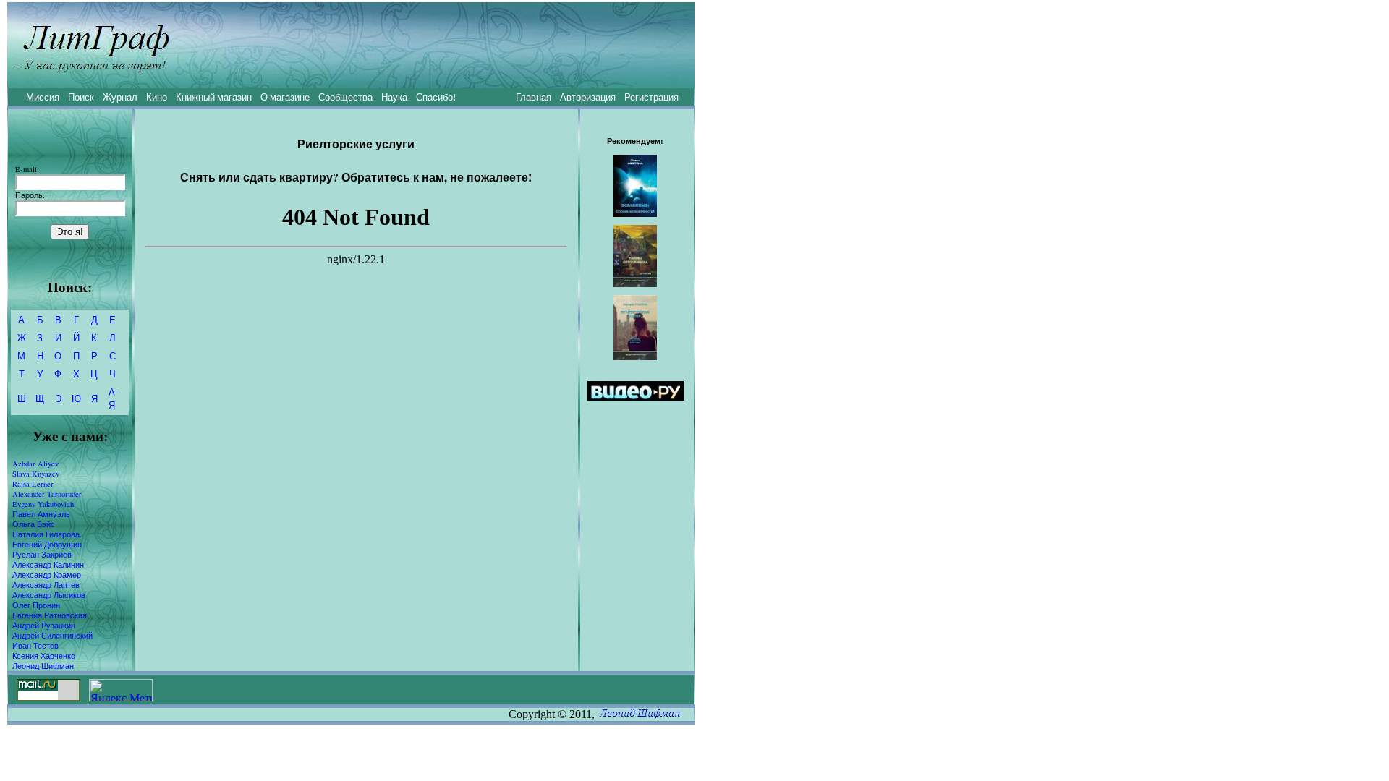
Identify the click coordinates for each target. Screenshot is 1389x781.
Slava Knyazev (35, 474)
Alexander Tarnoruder (47, 494)
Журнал (120, 96)
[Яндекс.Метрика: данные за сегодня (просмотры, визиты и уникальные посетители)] (121, 690)
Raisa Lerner (33, 484)
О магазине (285, 96)
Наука (394, 96)
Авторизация (588, 96)
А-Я (113, 398)
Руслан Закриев (42, 555)
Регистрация (651, 96)
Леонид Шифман (43, 666)
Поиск (81, 96)
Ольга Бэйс (33, 524)
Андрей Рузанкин (43, 625)
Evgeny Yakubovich (43, 504)
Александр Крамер (46, 575)
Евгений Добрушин (47, 544)
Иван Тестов (35, 646)
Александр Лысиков (48, 595)
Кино (156, 96)
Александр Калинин (48, 565)
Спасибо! (436, 96)
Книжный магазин (214, 96)
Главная (533, 96)
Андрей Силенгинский (52, 636)
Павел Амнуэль (41, 514)
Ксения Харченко (43, 656)
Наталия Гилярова (46, 534)
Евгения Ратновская (49, 615)
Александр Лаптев (46, 585)
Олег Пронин (36, 605)
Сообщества (345, 96)
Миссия (42, 96)
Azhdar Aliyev (35, 463)
